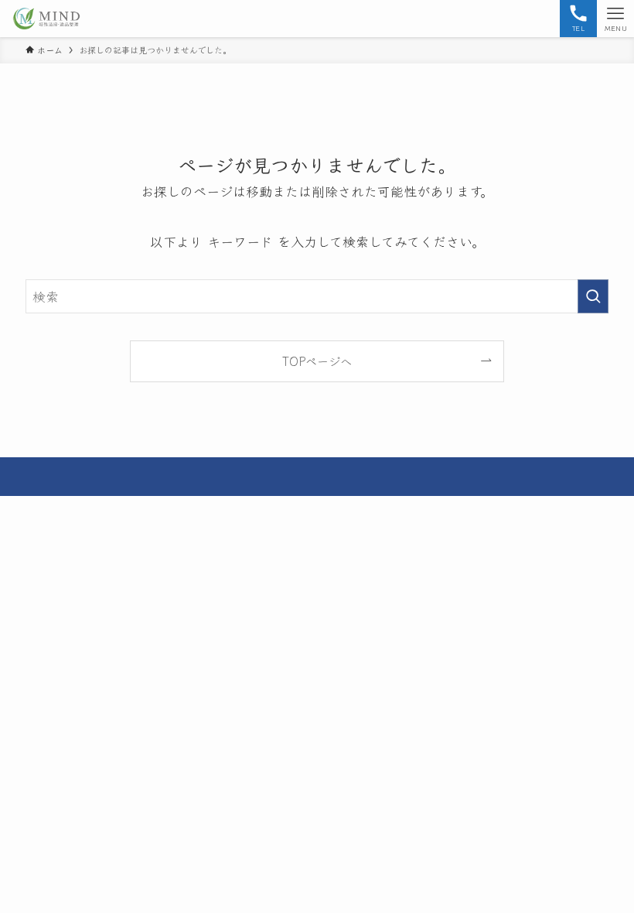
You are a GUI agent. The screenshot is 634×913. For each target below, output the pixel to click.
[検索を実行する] (593, 296)
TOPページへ (317, 360)
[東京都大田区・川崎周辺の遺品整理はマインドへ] (46, 18)
